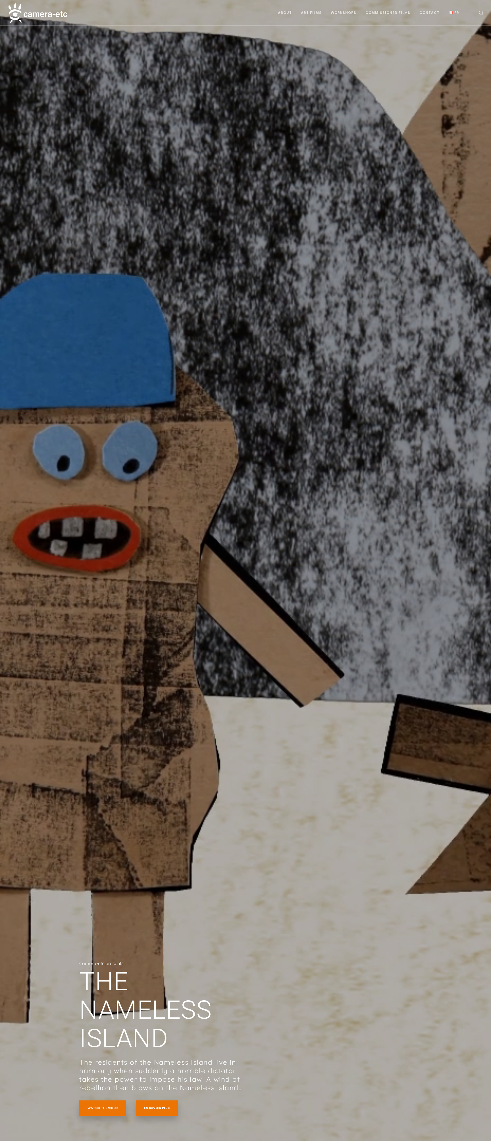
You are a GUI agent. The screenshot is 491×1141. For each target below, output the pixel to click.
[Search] (477, 13)
